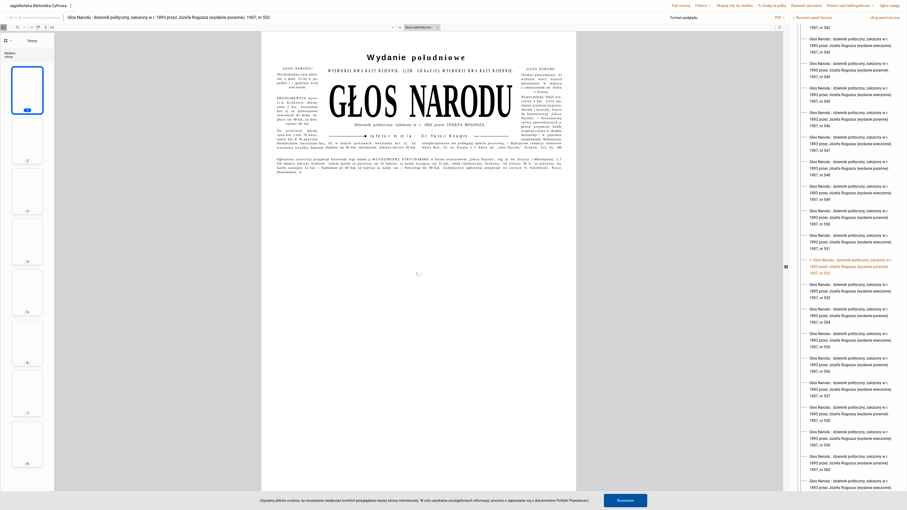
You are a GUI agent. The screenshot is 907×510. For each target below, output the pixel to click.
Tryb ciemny (681, 6)
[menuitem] (852, 45)
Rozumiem (625, 500)
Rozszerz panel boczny (814, 18)
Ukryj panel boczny (885, 18)
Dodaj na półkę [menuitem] (774, 6)
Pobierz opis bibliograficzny (848, 6)
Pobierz (701, 6)
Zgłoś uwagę (890, 6)
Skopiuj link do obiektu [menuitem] (735, 6)
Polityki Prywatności (572, 500)
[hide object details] (786, 267)
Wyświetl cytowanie (806, 6)
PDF (778, 18)
